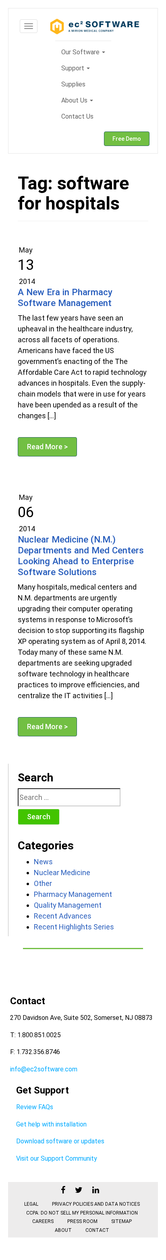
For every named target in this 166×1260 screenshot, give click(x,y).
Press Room (82, 1221)
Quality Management (68, 905)
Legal (31, 1204)
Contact (97, 1230)
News (43, 861)
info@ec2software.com (43, 1069)
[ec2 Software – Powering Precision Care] (95, 26)
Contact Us (77, 116)
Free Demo (126, 139)
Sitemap (121, 1221)
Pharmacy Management (73, 894)
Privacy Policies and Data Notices (96, 1204)
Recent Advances (62, 916)
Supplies (73, 84)
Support (73, 68)
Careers (43, 1221)
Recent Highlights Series (74, 927)
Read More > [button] (47, 446)
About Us (75, 100)
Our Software (81, 52)
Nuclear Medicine (62, 872)
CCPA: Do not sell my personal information (82, 1213)
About (63, 1230)
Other (43, 883)
